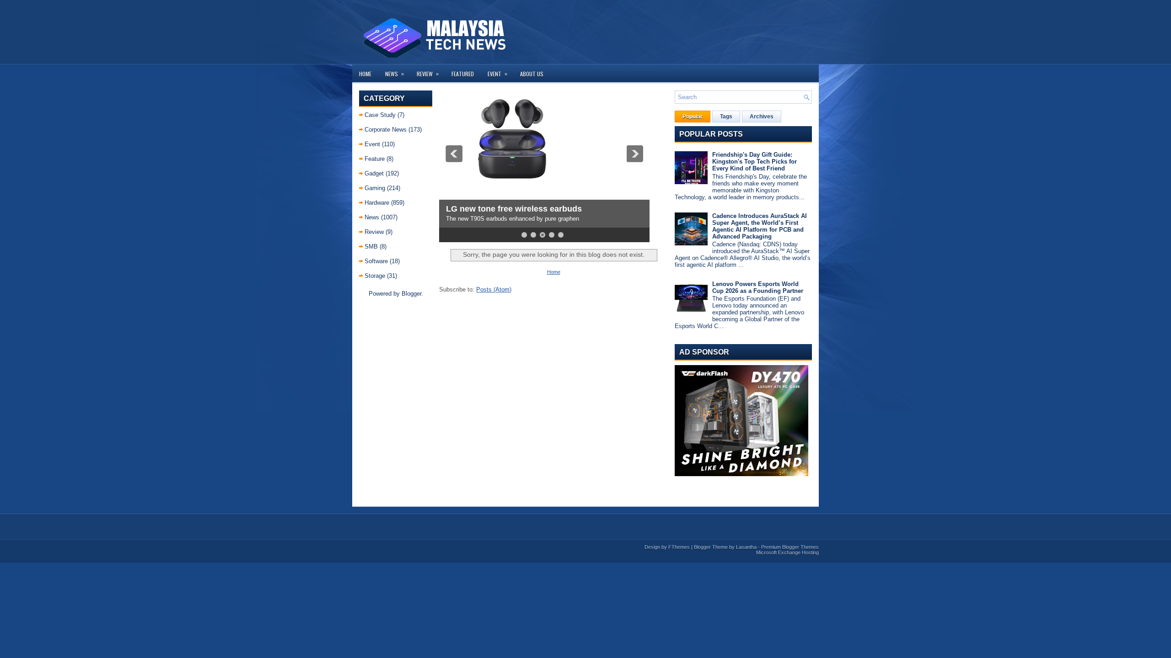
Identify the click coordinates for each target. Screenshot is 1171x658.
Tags (726, 116)
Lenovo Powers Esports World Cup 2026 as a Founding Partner (757, 287)
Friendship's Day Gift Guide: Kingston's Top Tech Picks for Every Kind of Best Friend (754, 161)
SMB (371, 246)
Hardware (377, 202)
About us (531, 74)
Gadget (374, 173)
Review (428, 73)
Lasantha (746, 547)
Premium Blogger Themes (790, 547)
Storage (375, 275)
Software (376, 261)
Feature (375, 158)
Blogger (411, 293)
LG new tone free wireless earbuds (514, 208)
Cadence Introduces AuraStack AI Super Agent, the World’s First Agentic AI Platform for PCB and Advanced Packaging (759, 226)
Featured (462, 74)
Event (497, 73)
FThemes (679, 547)
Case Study (380, 114)
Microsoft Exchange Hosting (787, 552)
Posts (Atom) (493, 289)
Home (365, 74)
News (394, 73)
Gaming (375, 188)
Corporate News (386, 129)
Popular (692, 116)
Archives (762, 116)
